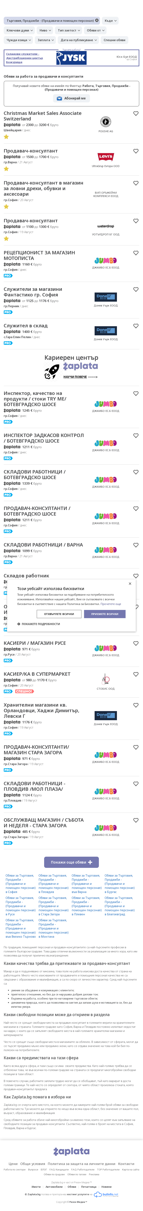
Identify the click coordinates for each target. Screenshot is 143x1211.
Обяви (72, 1186)
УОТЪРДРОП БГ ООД (106, 234)
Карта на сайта (130, 1169)
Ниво (43, 30)
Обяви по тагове (76, 1174)
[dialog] (71, 605)
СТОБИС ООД (106, 688)
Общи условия (32, 1163)
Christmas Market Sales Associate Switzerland (43, 116)
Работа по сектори (15, 1169)
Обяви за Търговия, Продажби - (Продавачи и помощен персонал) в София (21, 883)
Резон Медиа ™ (78, 1202)
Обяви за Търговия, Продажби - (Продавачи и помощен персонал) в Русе (21, 906)
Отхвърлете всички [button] (59, 614)
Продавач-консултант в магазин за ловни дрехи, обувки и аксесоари (43, 188)
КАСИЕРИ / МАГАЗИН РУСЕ (35, 643)
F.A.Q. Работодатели (82, 1169)
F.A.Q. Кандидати (59, 1169)
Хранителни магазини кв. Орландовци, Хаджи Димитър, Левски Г (41, 710)
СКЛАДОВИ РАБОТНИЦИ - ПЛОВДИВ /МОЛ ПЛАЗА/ (34, 786)
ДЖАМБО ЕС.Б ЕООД (105, 267)
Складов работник (26, 575)
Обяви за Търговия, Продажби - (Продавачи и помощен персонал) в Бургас (120, 883)
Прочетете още (111, 604)
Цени (13, 1163)
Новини (106, 1186)
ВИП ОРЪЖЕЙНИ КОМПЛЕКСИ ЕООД (105, 194)
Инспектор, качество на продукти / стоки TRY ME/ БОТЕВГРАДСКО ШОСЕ (35, 399)
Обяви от (94, 30)
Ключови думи (18, 30)
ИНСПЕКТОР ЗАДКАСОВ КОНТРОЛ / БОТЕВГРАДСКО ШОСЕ (44, 438)
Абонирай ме (75, 98)
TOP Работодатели (108, 1169)
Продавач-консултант (31, 150)
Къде (109, 21)
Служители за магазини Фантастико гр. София (33, 292)
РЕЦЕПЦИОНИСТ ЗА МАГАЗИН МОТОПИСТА (39, 255)
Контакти (126, 1163)
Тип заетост (67, 30)
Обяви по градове (54, 1174)
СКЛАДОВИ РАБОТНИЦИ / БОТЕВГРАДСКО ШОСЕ (35, 474)
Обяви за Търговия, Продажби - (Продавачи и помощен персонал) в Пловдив (54, 883)
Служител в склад (26, 325)
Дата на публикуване (77, 40)
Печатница (88, 1186)
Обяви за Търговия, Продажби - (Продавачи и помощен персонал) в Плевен (87, 906)
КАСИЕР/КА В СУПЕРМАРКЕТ (37, 673)
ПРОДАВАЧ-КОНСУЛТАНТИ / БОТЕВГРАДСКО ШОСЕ (37, 511)
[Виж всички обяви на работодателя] (105, 127)
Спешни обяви (114, 40)
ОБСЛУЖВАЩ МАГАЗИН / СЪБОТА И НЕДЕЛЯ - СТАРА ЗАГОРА (44, 822)
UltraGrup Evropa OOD (106, 166)
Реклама (94, 1174)
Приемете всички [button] (105, 614)
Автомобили (54, 1186)
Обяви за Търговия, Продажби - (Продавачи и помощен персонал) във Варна (87, 883)
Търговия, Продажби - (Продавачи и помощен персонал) (50, 21)
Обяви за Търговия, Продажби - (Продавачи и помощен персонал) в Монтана (54, 928)
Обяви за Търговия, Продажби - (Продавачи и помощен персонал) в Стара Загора (54, 906)
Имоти (36, 1186)
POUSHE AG (105, 131)
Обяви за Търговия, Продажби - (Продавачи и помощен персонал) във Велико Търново (21, 928)
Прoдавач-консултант (31, 220)
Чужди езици (17, 40)
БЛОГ (44, 1169)
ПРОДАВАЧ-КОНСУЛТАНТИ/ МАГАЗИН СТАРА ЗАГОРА (36, 749)
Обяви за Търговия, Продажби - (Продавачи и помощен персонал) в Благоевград (120, 906)
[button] (38, 624)
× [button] (129, 583)
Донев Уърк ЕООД (106, 305)
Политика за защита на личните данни (81, 1163)
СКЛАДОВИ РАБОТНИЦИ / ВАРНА (43, 544)
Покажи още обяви (68, 862)
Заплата (44, 40)
